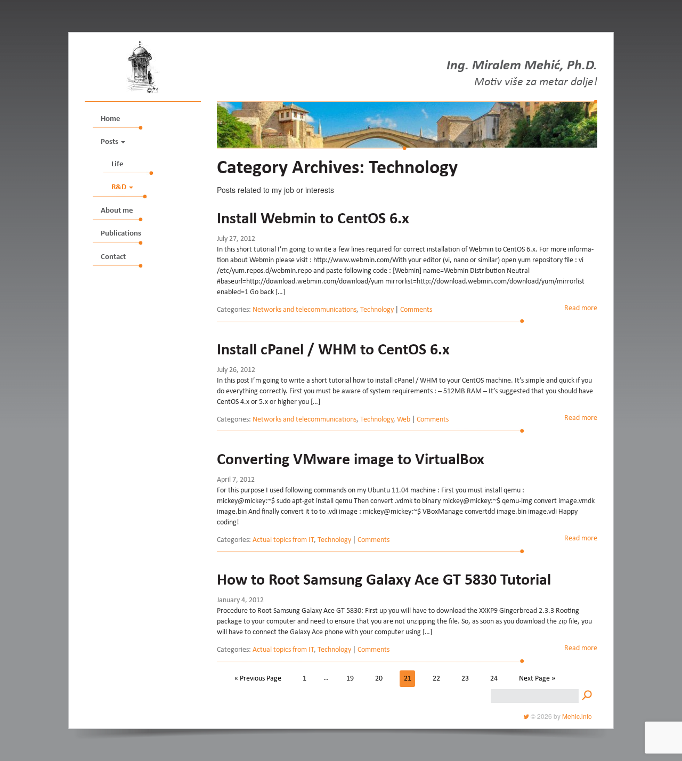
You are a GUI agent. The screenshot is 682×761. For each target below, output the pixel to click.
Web (403, 420)
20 (379, 678)
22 (436, 678)
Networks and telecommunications (304, 310)
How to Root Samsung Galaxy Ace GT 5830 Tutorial (384, 580)
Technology (377, 310)
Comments (416, 310)
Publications (121, 234)
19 (350, 678)
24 (494, 678)
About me (117, 211)
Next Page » (537, 678)
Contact (113, 257)
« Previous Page (257, 678)
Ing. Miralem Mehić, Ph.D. (521, 66)
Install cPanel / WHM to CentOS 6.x (333, 350)
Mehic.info (577, 715)
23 (465, 678)
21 (407, 678)
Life (117, 164)
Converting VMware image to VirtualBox (350, 460)
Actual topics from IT (283, 540)
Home (110, 119)
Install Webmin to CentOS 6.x (313, 219)
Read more (580, 308)
